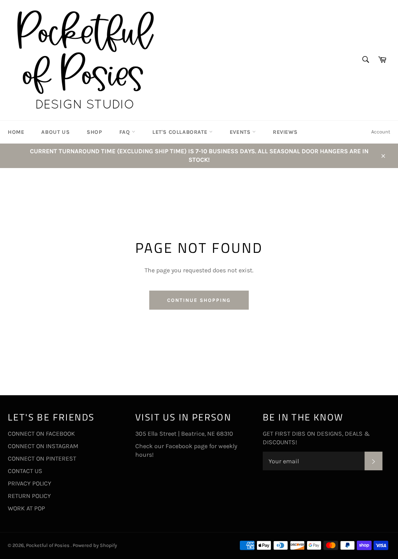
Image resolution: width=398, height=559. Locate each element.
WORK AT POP (26, 508)
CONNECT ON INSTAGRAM (43, 446)
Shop (94, 132)
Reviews (285, 132)
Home (16, 132)
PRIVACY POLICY (29, 483)
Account (380, 132)
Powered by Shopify (95, 545)
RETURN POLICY (29, 495)
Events (241, 132)
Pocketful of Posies (48, 545)
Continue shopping (198, 300)
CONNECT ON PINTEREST (42, 458)
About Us (55, 132)
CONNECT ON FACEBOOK (41, 433)
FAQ (125, 132)
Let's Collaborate (180, 132)
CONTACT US (25, 471)
